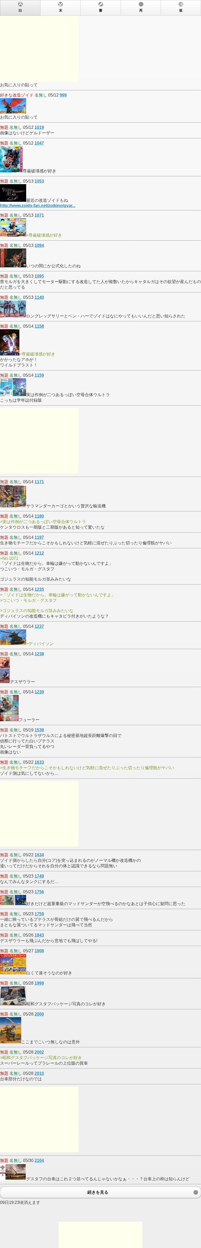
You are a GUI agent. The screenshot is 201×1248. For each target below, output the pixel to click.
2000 (39, 1014)
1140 (39, 297)
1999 (39, 983)
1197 (39, 537)
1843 (39, 935)
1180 (39, 516)
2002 (39, 1052)
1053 (39, 181)
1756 (39, 892)
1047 (39, 143)
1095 (39, 276)
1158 (39, 326)
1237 (39, 626)
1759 (39, 914)
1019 (39, 127)
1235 (39, 589)
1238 (39, 654)
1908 (39, 951)
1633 (39, 762)
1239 (39, 692)
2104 (39, 1160)
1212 (39, 553)
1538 (39, 730)
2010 (39, 1073)
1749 (39, 876)
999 (63, 95)
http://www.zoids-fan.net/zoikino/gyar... (37, 205)
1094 (39, 245)
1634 (39, 855)
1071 (39, 215)
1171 (39, 482)
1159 (39, 375)
